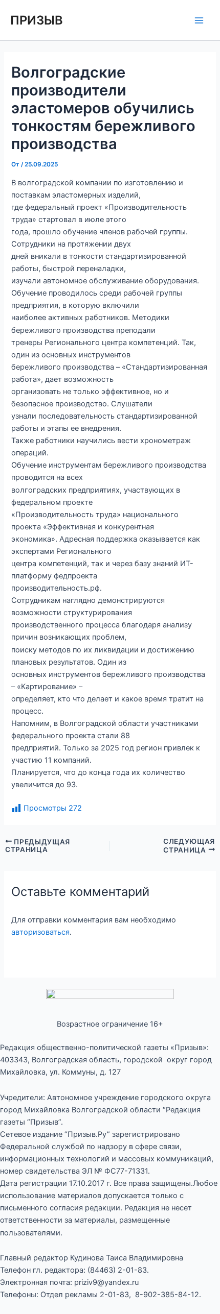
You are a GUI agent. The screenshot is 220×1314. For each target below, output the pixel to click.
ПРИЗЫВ (36, 20)
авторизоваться (40, 932)
